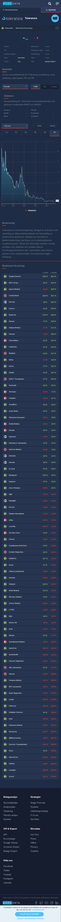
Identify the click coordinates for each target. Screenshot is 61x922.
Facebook (8, 866)
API (5, 834)
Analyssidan (9, 807)
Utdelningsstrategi (39, 811)
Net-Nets (34, 819)
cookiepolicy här (37, 910)
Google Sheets (10, 842)
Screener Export (11, 847)
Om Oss (34, 834)
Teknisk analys (10, 815)
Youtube (7, 874)
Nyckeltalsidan (10, 802)
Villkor (33, 842)
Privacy (34, 847)
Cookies (34, 851)
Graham (34, 807)
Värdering (8, 811)
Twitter (6, 870)
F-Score (34, 815)
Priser (33, 838)
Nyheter (7, 819)
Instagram (8, 878)
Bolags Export (10, 851)
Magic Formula (37, 802)
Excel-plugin (9, 838)
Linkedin (7, 882)
